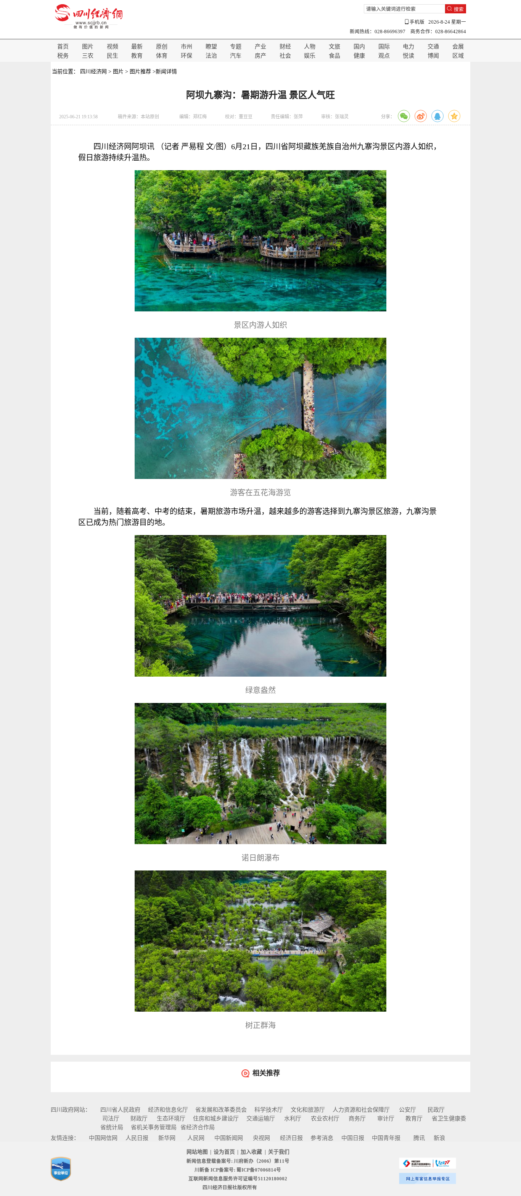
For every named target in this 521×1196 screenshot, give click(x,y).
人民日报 (136, 1138)
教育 (137, 56)
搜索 (459, 9)
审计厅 (385, 1118)
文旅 (334, 47)
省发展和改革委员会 (221, 1110)
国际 (384, 47)
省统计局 (111, 1127)
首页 (63, 47)
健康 (359, 56)
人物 (309, 47)
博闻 (433, 56)
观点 (384, 56)
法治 (211, 56)
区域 (458, 56)
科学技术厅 (268, 1110)
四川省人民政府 (120, 1110)
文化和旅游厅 (308, 1110)
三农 (87, 56)
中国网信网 (103, 1138)
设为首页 (224, 1152)
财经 (285, 47)
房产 (260, 56)
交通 (433, 47)
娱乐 (309, 56)
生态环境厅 (171, 1118)
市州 (186, 47)
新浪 (439, 1138)
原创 (161, 47)
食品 (334, 56)
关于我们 (278, 1152)
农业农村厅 (325, 1118)
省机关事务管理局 (154, 1127)
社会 (285, 56)
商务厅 (357, 1118)
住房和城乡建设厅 (216, 1118)
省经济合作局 (197, 1127)
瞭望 (211, 47)
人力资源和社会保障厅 (361, 1110)
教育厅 (414, 1118)
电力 (408, 47)
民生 (112, 56)
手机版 (417, 22)
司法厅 (110, 1118)
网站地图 (197, 1152)
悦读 (408, 56)
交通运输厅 (260, 1118)
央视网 (261, 1138)
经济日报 (291, 1138)
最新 (137, 47)
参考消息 (321, 1138)
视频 (112, 47)
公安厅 (407, 1110)
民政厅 (436, 1110)
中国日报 (352, 1138)
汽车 (235, 56)
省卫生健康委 (449, 1118)
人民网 (195, 1138)
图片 (87, 47)
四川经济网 (93, 71)
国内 (359, 47)
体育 (161, 56)
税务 (63, 56)
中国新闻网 (228, 1138)
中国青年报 (386, 1138)
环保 (186, 56)
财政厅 (139, 1118)
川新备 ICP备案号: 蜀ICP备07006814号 (238, 1170)
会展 (458, 47)
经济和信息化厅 (168, 1110)
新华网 (166, 1138)
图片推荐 (140, 71)
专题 (235, 47)
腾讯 (419, 1138)
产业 (260, 47)
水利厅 (292, 1118)
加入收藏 (251, 1152)
